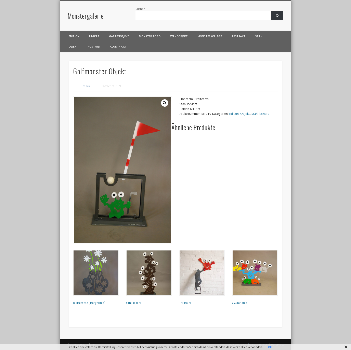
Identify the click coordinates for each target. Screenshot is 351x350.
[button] (164, 103)
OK (270, 347)
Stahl (259, 36)
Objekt (73, 46)
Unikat (94, 36)
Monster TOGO (149, 36)
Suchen (140, 9)
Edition (74, 36)
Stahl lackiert (260, 114)
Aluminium (118, 46)
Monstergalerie (86, 16)
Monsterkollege (209, 36)
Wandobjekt (179, 36)
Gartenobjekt (119, 36)
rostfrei (94, 46)
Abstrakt (238, 36)
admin (86, 86)
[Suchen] (277, 15)
